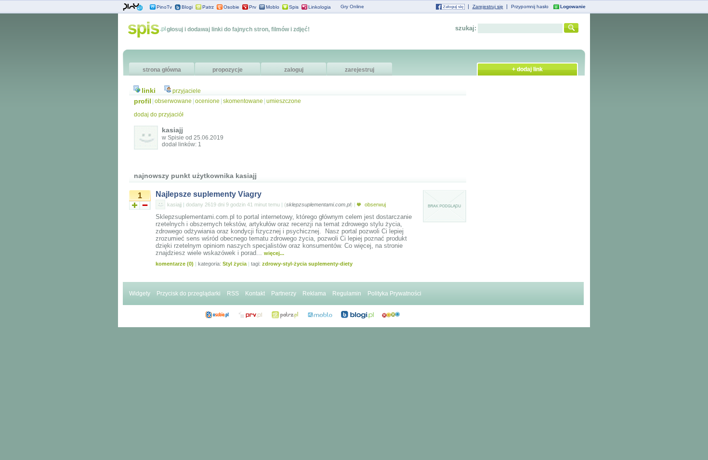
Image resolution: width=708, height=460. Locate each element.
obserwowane (173, 101)
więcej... (274, 253)
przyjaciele (186, 91)
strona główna (162, 69)
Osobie (231, 7)
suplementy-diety (330, 264)
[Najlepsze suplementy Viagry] (444, 220)
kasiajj (174, 204)
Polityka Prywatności (394, 293)
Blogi (187, 7)
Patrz (208, 7)
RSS (233, 293)
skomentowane (243, 101)
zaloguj (293, 69)
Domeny (250, 314)
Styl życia (235, 264)
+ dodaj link (527, 69)
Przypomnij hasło (530, 6)
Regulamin (346, 293)
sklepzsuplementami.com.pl (318, 204)
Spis (294, 7)
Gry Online (352, 6)
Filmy (285, 314)
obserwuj (374, 204)
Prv (252, 7)
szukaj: (465, 28)
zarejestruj (359, 69)
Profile (217, 314)
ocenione (207, 101)
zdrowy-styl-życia (284, 264)
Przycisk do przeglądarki (189, 293)
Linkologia (319, 7)
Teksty (320, 314)
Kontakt (255, 293)
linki (149, 90)
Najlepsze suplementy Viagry (209, 194)
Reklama (314, 293)
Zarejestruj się (487, 6)
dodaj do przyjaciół (159, 114)
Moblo (272, 7)
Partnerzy (283, 293)
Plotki (391, 314)
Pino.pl (133, 7)
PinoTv (164, 7)
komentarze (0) (175, 264)
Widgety (139, 293)
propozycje (227, 69)
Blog (357, 314)
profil (142, 101)
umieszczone (283, 101)
